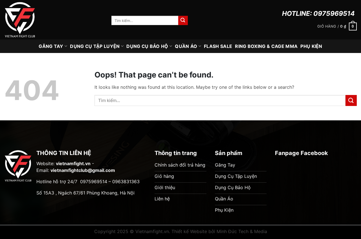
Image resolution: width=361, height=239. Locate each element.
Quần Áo (186, 46)
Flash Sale (218, 46)
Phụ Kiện (311, 46)
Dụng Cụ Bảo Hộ (147, 46)
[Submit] (183, 20)
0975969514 (334, 13)
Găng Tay (51, 46)
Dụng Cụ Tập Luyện (95, 46)
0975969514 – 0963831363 (110, 181)
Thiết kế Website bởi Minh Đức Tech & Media (219, 231)
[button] (337, 26)
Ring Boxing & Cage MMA (266, 46)
